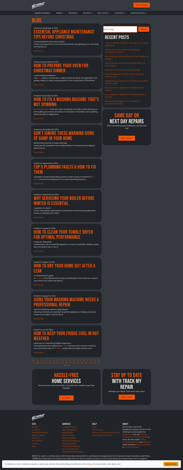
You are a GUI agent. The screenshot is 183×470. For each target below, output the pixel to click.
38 (65, 365)
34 (86, 362)
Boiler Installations (69, 430)
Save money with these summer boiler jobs (122, 70)
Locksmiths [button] (119, 13)
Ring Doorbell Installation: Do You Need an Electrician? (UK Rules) (122, 102)
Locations (36, 430)
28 (62, 362)
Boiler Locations (38, 435)
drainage (135, 442)
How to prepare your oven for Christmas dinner (61, 68)
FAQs (94, 427)
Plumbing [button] (73, 13)
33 (82, 362)
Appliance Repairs (69, 427)
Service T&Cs (97, 430)
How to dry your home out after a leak (64, 268)
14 (77, 360)
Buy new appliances (70, 449)
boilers (142, 439)
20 (99, 360)
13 (73, 360)
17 (87, 360)
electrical (146, 442)
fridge (64, 346)
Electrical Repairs (69, 438)
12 (70, 360)
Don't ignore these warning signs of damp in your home (64, 135)
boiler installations (143, 444)
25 (50, 362)
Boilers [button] (59, 13)
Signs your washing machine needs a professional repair (66, 302)
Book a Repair (141, 5)
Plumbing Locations (40, 432)
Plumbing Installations (71, 446)
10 (63, 360)
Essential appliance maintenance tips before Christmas (64, 34)
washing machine (42, 109)
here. (91, 464)
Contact (35, 443)
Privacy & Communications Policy (106, 432)
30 (71, 362)
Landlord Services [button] (137, 13)
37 (99, 362)
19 (95, 360)
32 (78, 362)
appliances (127, 434)
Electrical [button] (87, 13)
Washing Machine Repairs (72, 452)
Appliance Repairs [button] (42, 13)
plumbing (126, 442)
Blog (34, 446)
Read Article (38, 51)
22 (38, 362)
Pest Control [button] (103, 13)
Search (144, 29)
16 (84, 360)
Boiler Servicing (68, 435)
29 (66, 362)
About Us (35, 438)
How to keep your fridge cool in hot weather (66, 336)
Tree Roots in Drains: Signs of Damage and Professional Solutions (122, 50)
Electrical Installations (71, 441)
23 (42, 362)
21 (34, 362)
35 (90, 362)
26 (54, 362)
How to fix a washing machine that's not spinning (66, 102)
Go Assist (39, 278)
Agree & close (171, 464)
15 (80, 360)
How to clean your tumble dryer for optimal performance (63, 234)
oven (40, 78)
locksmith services (131, 447)
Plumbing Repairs (69, 443)
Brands (35, 427)
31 (74, 362)
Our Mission (66, 398)
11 (66, 360)
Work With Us (37, 441)
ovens (134, 437)
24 (46, 362)
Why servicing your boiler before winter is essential (64, 200)
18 (91, 360)
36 (95, 362)
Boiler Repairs (67, 432)
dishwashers (142, 437)
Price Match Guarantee (102, 435)
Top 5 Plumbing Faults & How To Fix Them (65, 169)
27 (58, 362)
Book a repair (126, 397)
